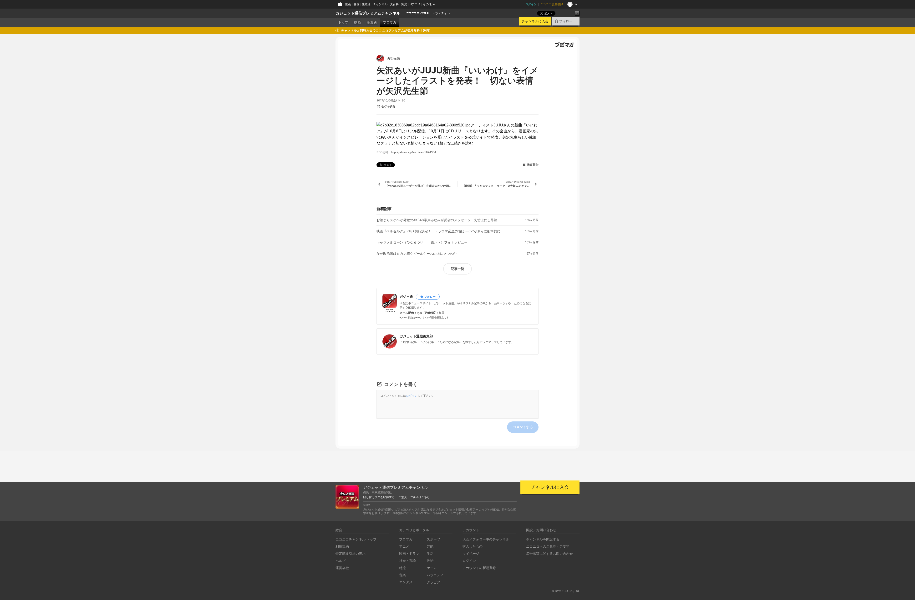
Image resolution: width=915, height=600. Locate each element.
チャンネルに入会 (535, 21)
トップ (343, 22)
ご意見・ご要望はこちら (414, 497)
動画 (348, 4)
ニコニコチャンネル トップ (356, 539)
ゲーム (432, 568)
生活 (430, 553)
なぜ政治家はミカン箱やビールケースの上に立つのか (416, 253)
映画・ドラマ (409, 553)
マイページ (471, 553)
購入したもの (473, 546)
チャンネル (380, 4)
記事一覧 (457, 269)
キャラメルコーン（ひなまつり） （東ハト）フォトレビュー (422, 242)
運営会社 (342, 568)
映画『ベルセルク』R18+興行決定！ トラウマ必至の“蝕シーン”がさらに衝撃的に (438, 231)
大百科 (394, 4)
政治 (430, 561)
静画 (356, 4)
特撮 (402, 568)
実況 (404, 4)
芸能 (430, 546)
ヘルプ (341, 561)
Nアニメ (415, 4)
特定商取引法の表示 (351, 553)
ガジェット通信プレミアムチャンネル (368, 13)
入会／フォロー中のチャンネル (486, 539)
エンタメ (405, 582)
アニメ (404, 546)
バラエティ (439, 13)
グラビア (433, 582)
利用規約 (342, 546)
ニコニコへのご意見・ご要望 (547, 546)
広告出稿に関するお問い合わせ (549, 553)
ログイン (531, 4)
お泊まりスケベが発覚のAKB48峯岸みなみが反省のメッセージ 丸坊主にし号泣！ (438, 220)
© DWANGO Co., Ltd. (566, 591)
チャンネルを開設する (542, 539)
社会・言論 (407, 561)
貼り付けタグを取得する (379, 497)
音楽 (402, 575)
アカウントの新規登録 (479, 568)
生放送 (366, 4)
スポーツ (433, 539)
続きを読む (463, 143)
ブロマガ (389, 22)
